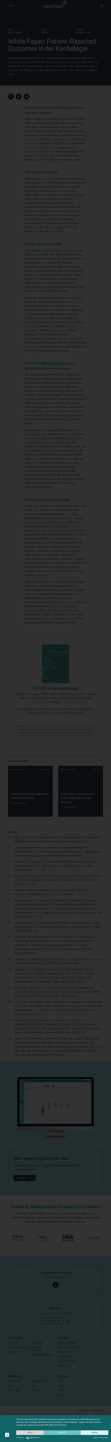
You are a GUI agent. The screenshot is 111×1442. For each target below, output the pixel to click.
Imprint (95, 1437)
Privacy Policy (103, 1437)
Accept (62, 1432)
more (94, 1432)
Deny (30, 1432)
